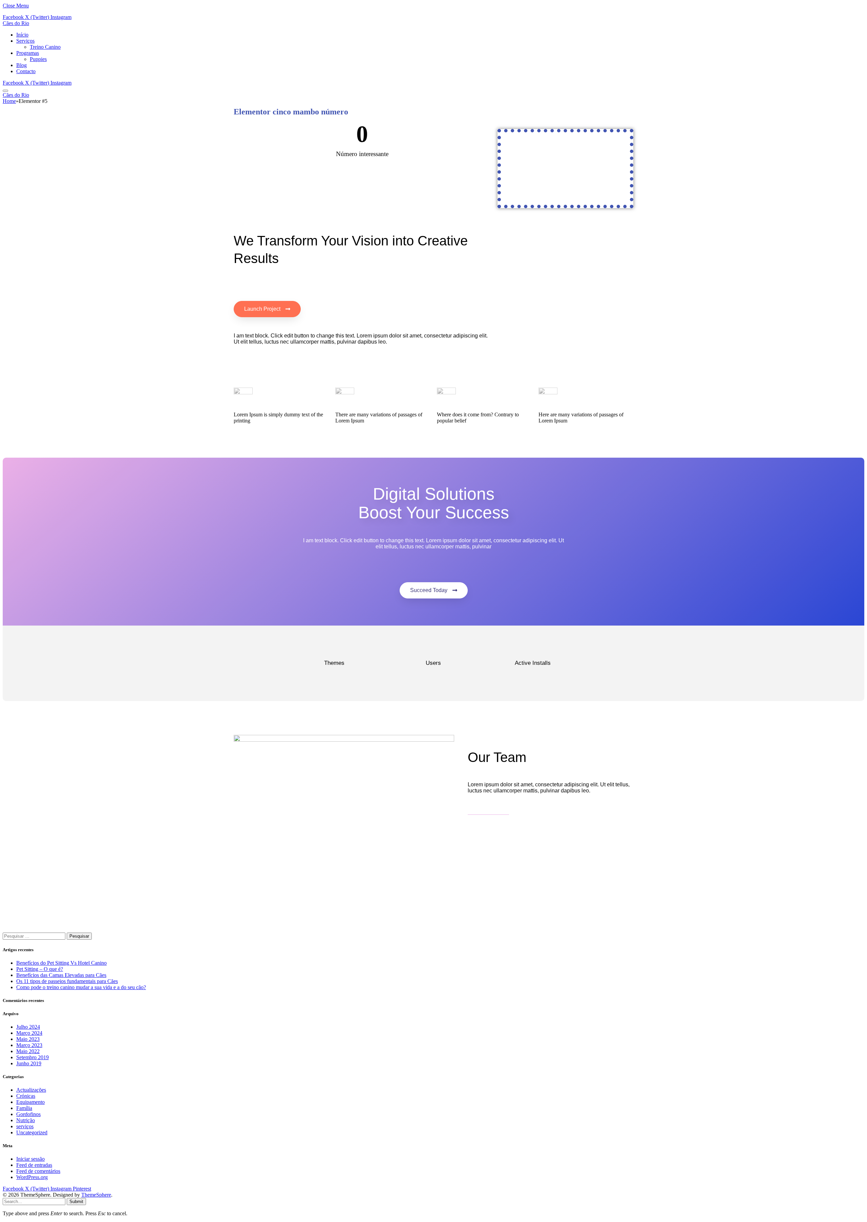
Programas (27, 53)
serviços (25, 1126)
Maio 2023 (28, 1039)
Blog (21, 65)
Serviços (25, 41)
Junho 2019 (28, 1063)
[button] (267, 309)
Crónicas (25, 1096)
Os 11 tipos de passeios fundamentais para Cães (67, 981)
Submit (76, 1201)
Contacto (26, 71)
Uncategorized (31, 1132)
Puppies (38, 59)
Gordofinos (28, 1114)
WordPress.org (32, 1177)
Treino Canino (45, 47)
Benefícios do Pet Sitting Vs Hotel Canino (61, 963)
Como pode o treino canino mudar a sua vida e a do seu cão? (81, 987)
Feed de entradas (34, 1165)
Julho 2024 (28, 1027)
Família (24, 1108)
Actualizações (31, 1090)
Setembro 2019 (32, 1057)
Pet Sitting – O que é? (39, 969)
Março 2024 (29, 1033)
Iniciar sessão (30, 1159)
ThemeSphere (96, 1195)
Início (22, 35)
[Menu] (5, 91)
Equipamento (30, 1102)
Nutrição (25, 1120)
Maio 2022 (28, 1051)
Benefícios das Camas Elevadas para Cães (61, 975)
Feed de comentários (38, 1171)
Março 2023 (29, 1045)
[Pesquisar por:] (35, 936)
